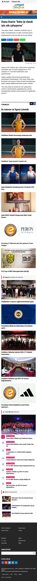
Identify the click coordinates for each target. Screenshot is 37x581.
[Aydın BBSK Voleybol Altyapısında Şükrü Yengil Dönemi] (18, 202)
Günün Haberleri (5, 528)
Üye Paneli (6, 1)
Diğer (19, 543)
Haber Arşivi (21, 528)
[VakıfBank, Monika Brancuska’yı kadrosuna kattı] (18, 122)
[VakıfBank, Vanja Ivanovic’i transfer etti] (18, 148)
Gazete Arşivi (4, 530)
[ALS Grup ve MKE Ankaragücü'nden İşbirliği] (18, 258)
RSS (11, 574)
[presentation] (31, 103)
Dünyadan (4, 543)
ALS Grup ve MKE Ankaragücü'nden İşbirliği (15, 271)
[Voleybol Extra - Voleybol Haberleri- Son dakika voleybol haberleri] (18, 6)
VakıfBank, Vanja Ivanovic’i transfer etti (14, 161)
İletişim (20, 574)
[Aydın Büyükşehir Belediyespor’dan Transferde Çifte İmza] (18, 174)
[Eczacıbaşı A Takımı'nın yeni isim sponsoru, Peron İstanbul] (18, 230)
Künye (15, 574)
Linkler (20, 530)
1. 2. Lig (3, 540)
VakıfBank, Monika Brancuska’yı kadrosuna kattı (16, 135)
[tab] (31, 103)
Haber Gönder (5, 574)
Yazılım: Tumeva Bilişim (6, 577)
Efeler (20, 538)
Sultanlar (3, 538)
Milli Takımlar (22, 540)
